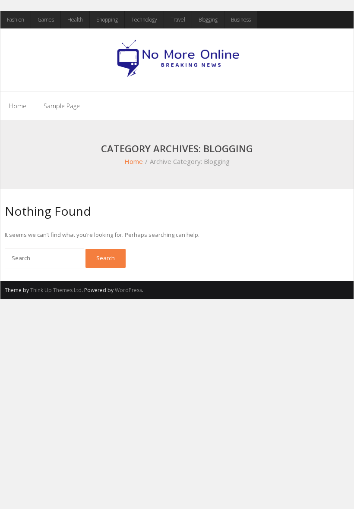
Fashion (15, 19)
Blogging (208, 19)
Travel (178, 19)
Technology (144, 19)
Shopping (107, 19)
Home (17, 106)
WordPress (128, 290)
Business (241, 19)
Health (75, 19)
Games (46, 19)
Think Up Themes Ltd (56, 290)
